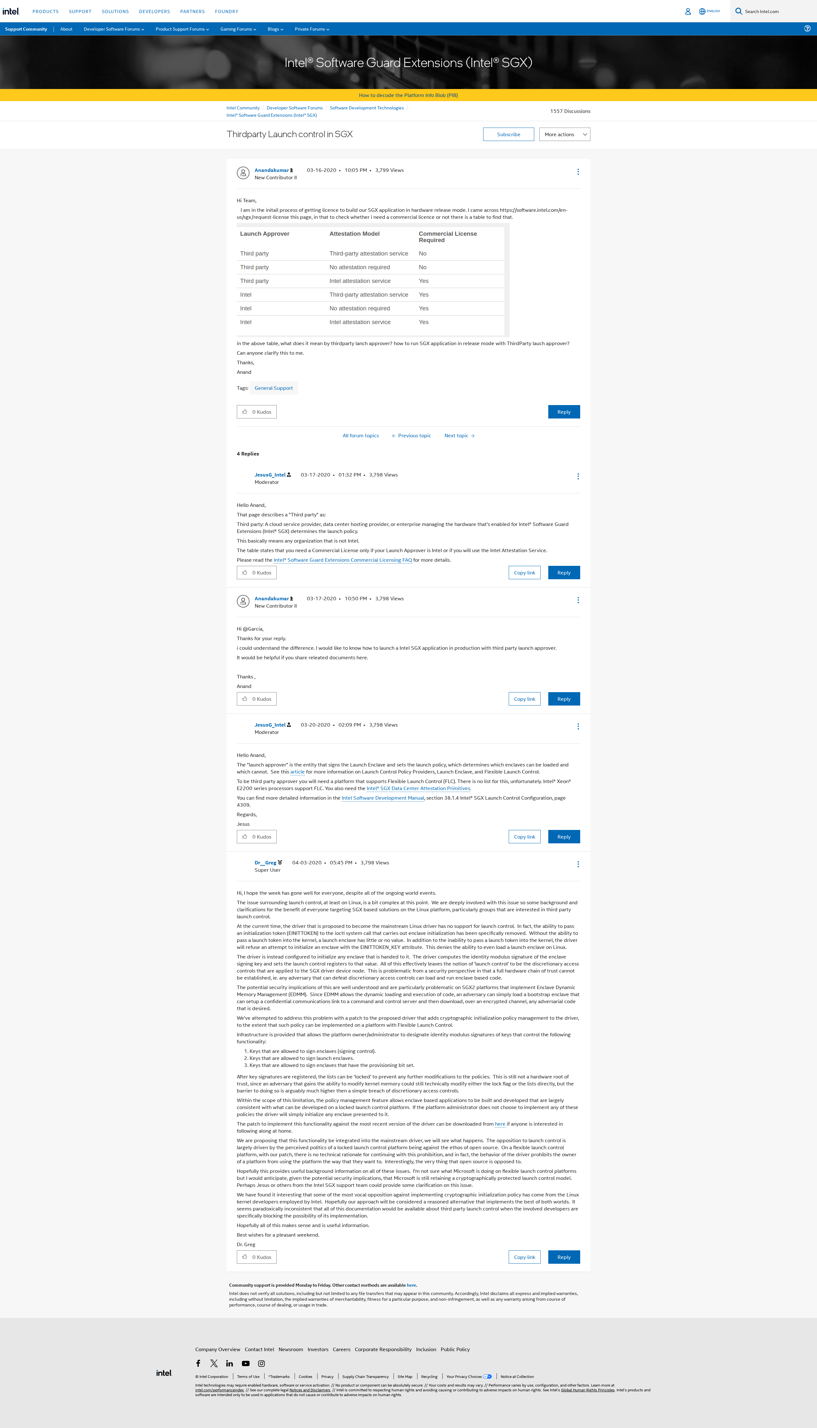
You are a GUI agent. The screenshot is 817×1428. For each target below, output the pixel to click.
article (297, 771)
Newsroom (291, 1349)
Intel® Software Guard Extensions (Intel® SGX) (272, 114)
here (500, 1123)
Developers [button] (154, 11)
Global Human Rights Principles (588, 1390)
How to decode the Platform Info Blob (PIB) (408, 95)
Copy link (524, 572)
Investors (318, 1349)
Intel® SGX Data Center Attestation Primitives (418, 788)
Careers (341, 1349)
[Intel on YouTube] (245, 1364)
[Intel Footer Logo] (164, 1372)
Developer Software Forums (295, 107)
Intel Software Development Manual (383, 797)
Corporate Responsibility (383, 1349)
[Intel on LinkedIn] (229, 1364)
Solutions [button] (115, 11)
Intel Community (243, 107)
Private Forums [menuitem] (310, 28)
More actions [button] (559, 134)
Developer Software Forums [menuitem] (112, 28)
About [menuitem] (66, 28)
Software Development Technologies (367, 107)
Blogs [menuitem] (273, 28)
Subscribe (509, 134)
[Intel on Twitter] (214, 1364)
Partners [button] (192, 11)
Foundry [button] (227, 11)
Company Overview (217, 1349)
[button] (577, 171)
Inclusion (426, 1349)
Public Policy (455, 1349)
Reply (564, 411)
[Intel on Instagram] (261, 1364)
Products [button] (46, 11)
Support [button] (80, 11)
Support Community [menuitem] (26, 28)
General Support (274, 387)
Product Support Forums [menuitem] (180, 28)
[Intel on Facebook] (198, 1364)
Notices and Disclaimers (309, 1390)
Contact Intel (259, 1349)
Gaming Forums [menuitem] (236, 28)
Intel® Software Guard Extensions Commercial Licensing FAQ (343, 559)
